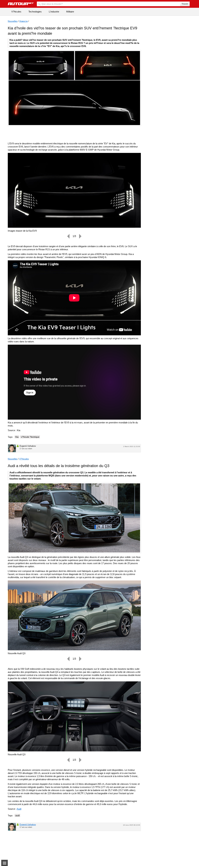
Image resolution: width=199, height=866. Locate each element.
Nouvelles (12, 21)
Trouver (185, 4)
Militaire (70, 11)
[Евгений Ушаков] (12, 448)
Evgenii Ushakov (28, 824)
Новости (23, 21)
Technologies (35, 11)
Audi (19, 809)
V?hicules (16, 11)
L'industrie (54, 11)
